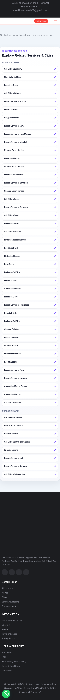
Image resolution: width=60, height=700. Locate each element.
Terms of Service (9, 634)
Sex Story (6, 625)
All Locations (8, 588)
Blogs (4, 597)
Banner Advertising (10, 602)
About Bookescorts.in (12, 620)
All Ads (5, 593)
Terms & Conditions (11, 666)
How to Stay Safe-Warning (14, 662)
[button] (6, 694)
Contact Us (7, 671)
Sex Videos (7, 653)
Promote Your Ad (9, 606)
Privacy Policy (8, 638)
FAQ (4, 657)
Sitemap (5, 629)
